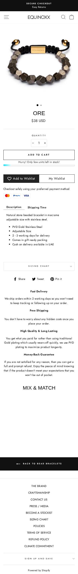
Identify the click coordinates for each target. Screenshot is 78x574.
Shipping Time (37, 207)
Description (14, 207)
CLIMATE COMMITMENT (39, 546)
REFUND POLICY (39, 539)
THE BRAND (38, 486)
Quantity (39, 135)
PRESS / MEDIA (39, 506)
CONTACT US (39, 499)
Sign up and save (39, 558)
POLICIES (39, 526)
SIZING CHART (39, 519)
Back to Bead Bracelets (42, 463)
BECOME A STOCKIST (39, 513)
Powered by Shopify (39, 570)
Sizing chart (39, 266)
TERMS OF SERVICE (39, 533)
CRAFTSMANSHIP (39, 493)
